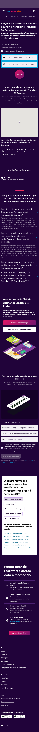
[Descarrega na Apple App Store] (19, 716)
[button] (3, 11)
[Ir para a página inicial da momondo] (14, 11)
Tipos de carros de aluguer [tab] (14, 509)
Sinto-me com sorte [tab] (12, 518)
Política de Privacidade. (8, 462)
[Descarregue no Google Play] (6, 716)
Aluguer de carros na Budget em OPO (16, 536)
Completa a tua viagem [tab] (13, 513)
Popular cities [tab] (9, 504)
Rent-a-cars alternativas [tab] (13, 499)
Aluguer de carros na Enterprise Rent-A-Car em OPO (18, 549)
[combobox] (11, 44)
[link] (19, 322)
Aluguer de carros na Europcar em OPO (17, 545)
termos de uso (28, 460)
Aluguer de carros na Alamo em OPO (16, 542)
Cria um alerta (15, 621)
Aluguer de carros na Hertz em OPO (16, 539)
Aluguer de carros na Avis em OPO (15, 533)
